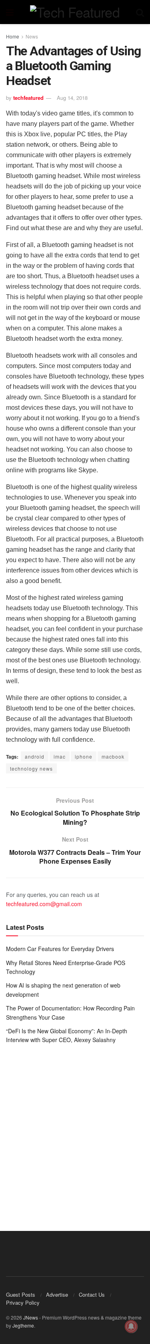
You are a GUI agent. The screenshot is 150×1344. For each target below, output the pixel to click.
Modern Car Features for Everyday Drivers (60, 949)
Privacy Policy (23, 1302)
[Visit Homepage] (75, 12)
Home (12, 36)
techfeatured (28, 97)
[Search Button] (140, 12)
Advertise (57, 1294)
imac (60, 756)
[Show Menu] (10, 12)
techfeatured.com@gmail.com (44, 904)
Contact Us (92, 1294)
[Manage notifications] (131, 1326)
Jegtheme (23, 1325)
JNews (30, 1317)
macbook (113, 756)
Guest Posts (20, 1294)
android (34, 756)
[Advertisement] (75, 1132)
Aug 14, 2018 (72, 97)
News (32, 36)
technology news (31, 768)
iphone (83, 756)
